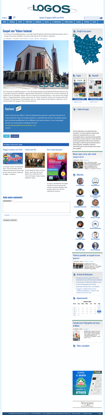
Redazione (9, 38)
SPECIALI (86, 22)
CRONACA (12, 22)
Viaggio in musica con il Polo (12, 149)
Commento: (7, 201)
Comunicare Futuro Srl (63, 413)
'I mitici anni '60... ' (31, 149)
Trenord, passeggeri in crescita (86, 284)
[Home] (52, 8)
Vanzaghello (43, 38)
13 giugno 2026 (79, 99)
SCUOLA (78, 22)
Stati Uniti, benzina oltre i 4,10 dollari (87, 286)
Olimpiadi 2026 (95, 99)
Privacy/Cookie (76, 413)
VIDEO (94, 22)
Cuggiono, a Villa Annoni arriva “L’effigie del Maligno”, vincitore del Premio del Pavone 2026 (87, 290)
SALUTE (47, 22)
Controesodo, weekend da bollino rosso (88, 282)
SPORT (20, 22)
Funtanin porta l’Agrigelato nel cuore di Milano (86, 324)
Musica (37, 38)
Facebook (15, 136)
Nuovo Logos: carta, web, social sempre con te (84, 155)
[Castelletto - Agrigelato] (76, 340)
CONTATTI (6, 25)
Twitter (6, 136)
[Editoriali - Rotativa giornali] (78, 168)
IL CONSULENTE (56, 22)
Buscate (25, 38)
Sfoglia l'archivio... (78, 102)
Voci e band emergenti (54, 149)
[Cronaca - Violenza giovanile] (78, 268)
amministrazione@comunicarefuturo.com (20, 125)
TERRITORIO (28, 22)
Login (99, 413)
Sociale (91, 261)
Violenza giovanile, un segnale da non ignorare (86, 257)
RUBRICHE (38, 22)
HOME (4, 22)
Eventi (31, 38)
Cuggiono (86, 329)
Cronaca (86, 261)
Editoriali (86, 160)
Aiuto (7, 215)
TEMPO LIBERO (68, 22)
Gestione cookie (87, 413)
